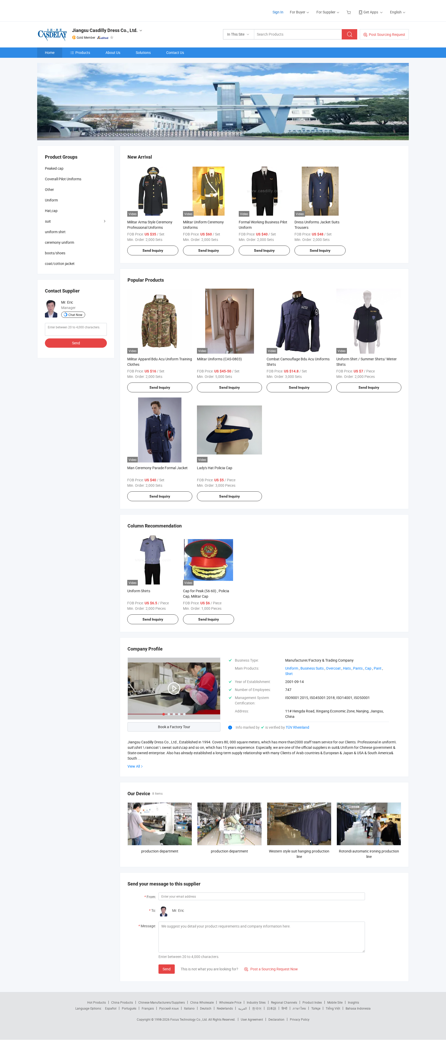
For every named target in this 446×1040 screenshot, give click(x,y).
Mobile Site (335, 1002)
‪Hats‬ (347, 668)
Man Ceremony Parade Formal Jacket (157, 467)
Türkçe (315, 1008)
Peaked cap (54, 168)
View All (134, 766)
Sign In (278, 12)
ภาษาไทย (299, 1008)
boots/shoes (55, 252)
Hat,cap (51, 210)
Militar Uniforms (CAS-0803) (219, 358)
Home (49, 52)
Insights (353, 1002)
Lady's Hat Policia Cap (214, 467)
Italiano (189, 1008)
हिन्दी (284, 1008)
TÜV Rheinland (297, 727)
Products (82, 52)
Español (110, 1008)
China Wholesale (202, 1002)
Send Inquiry (152, 250)
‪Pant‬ (377, 668)
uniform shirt (55, 231)
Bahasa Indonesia (358, 1008)
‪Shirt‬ (289, 673)
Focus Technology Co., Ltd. (189, 1019)
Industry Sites (256, 1002)
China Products (122, 1002)
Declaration (276, 1019)
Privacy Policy (299, 1019)
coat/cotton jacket (60, 263)
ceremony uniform (59, 242)
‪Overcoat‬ (333, 668)
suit (48, 221)
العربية (242, 1008)
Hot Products (96, 1002)
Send (167, 968)
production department (159, 851)
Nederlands (225, 1008)
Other (49, 189)
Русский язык (169, 1008)
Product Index (312, 1002)
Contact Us (175, 52)
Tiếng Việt (333, 1008)
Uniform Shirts (138, 590)
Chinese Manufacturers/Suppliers (161, 1002)
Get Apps (371, 12)
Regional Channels (284, 1002)
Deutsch (205, 1008)
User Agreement (252, 1019)
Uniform (51, 200)
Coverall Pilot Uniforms (63, 178)
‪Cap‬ (368, 668)
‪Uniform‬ (291, 668)
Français (148, 1008)
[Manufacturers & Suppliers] (70, 10)
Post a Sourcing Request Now (271, 968)
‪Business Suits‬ (312, 668)
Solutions (143, 52)
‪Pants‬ (358, 668)
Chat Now (75, 315)
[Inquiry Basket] (349, 12)
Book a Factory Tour (174, 726)
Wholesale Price (230, 1002)
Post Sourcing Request (387, 34)
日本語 (271, 1008)
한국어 (256, 1008)
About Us (113, 52)
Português (129, 1008)
